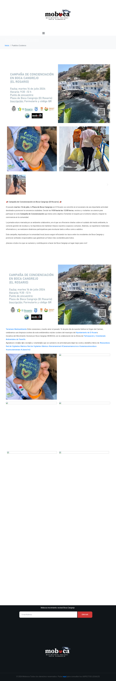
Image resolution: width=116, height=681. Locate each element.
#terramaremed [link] (55, 346)
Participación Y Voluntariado (38, 258)
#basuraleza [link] (105, 343)
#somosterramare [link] (13, 350)
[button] (8, 184)
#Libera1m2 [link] (25, 350)
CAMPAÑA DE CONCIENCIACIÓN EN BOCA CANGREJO (58, 57)
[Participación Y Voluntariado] (58, 294)
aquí (64, 676)
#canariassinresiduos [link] (88, 346)
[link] (16, 329)
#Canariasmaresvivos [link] (70, 346)
